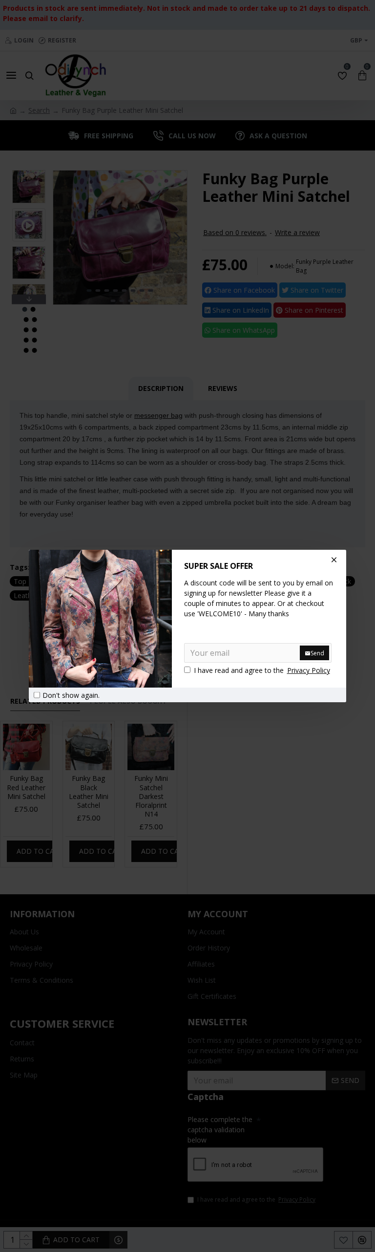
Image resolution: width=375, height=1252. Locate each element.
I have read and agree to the (262, 670)
